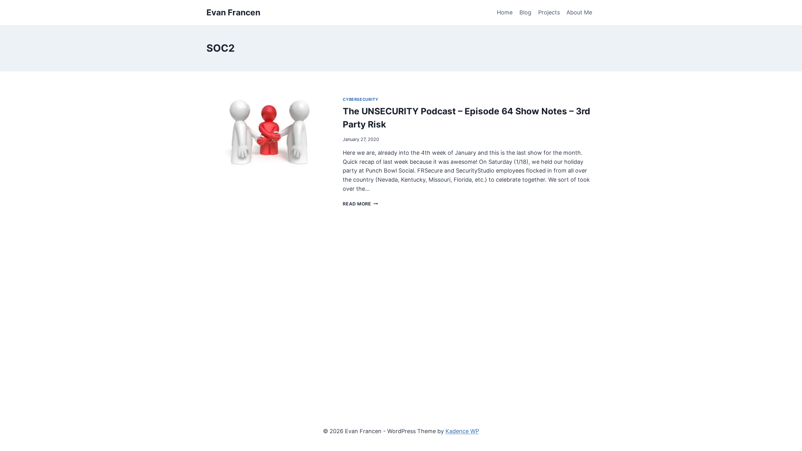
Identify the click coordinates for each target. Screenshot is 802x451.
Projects (549, 12)
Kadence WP (462, 431)
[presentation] (269, 132)
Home (505, 12)
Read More (360, 203)
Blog (525, 12)
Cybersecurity (360, 99)
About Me (579, 12)
